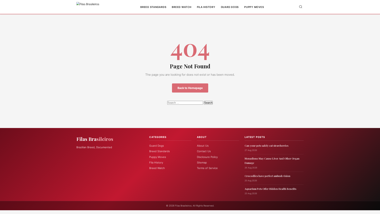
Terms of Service (207, 168)
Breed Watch (181, 7)
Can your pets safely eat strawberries (266, 145)
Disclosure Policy (207, 157)
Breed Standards (153, 7)
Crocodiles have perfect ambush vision (267, 176)
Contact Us (204, 151)
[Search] (301, 7)
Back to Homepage (190, 88)
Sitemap (202, 162)
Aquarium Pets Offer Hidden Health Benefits (270, 188)
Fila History (206, 7)
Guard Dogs (230, 7)
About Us (203, 145)
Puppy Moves (254, 7)
